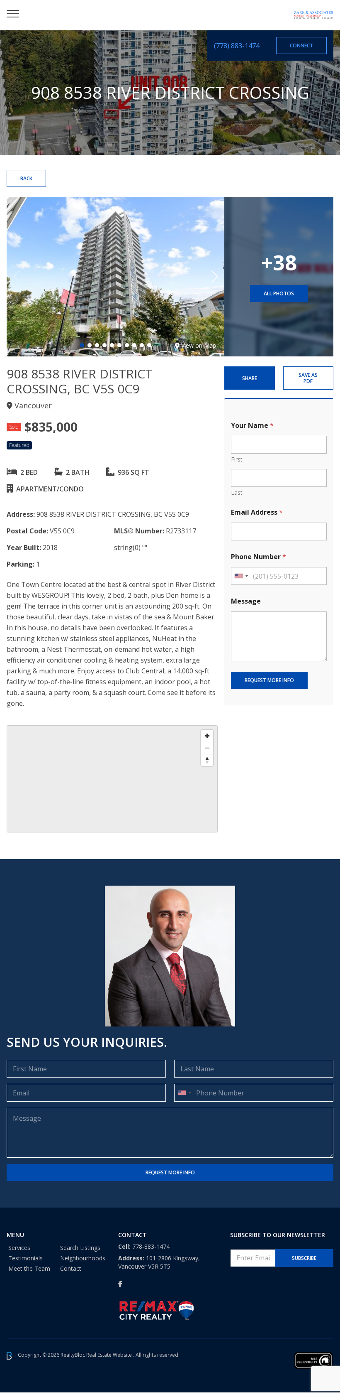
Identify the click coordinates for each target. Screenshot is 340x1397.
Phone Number (258, 557)
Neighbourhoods (82, 1258)
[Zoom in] (207, 736)
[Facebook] (120, 1284)
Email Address (257, 512)
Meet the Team (29, 1268)
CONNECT (301, 45)
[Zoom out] (207, 748)
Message (246, 601)
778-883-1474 (151, 1246)
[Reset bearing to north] (207, 760)
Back (26, 178)
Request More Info (269, 680)
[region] (112, 779)
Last (237, 492)
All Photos (279, 293)
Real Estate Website (109, 1355)
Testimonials (25, 1258)
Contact (70, 1268)
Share (249, 378)
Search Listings (80, 1248)
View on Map (198, 345)
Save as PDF (308, 378)
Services (19, 1248)
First (237, 459)
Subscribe (304, 1258)
